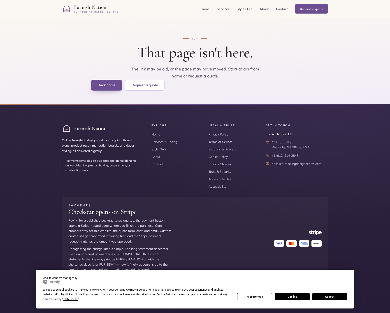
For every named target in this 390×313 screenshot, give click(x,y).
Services (223, 9)
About (264, 9)
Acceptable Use (220, 179)
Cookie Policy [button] (164, 294)
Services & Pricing (164, 142)
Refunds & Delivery (222, 149)
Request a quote (311, 9)
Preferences (254, 296)
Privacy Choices (220, 164)
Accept (329, 296)
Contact (282, 9)
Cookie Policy (218, 157)
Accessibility (217, 187)
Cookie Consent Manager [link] (58, 278)
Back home (106, 85)
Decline (292, 296)
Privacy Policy (218, 134)
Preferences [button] (70, 299)
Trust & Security (220, 172)
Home (205, 9)
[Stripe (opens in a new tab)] (315, 233)
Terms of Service (221, 142)
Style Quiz (244, 9)
